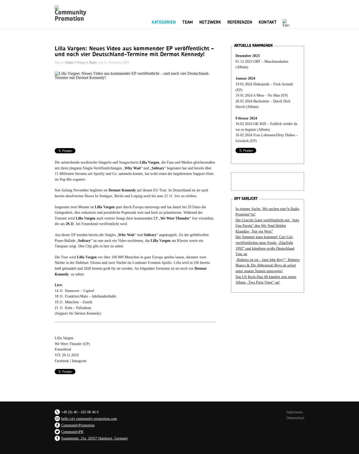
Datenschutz (295, 418)
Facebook (62, 361)
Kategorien (164, 21)
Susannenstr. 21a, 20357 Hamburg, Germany (94, 438)
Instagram (79, 361)
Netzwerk (210, 22)
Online (69, 62)
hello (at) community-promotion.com (89, 418)
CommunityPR (72, 432)
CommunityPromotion (78, 425)
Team (187, 22)
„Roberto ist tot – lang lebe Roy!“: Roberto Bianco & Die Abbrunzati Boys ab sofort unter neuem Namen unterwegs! (267, 265)
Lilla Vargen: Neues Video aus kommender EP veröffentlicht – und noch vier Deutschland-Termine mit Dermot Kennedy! (134, 51)
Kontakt (268, 22)
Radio (93, 62)
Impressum (294, 412)
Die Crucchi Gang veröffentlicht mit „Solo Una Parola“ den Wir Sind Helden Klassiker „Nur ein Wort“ (267, 225)
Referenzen (239, 22)
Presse (81, 62)
